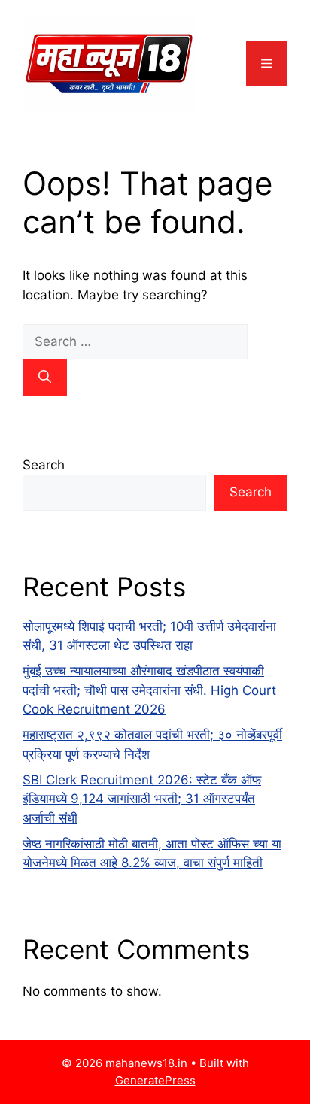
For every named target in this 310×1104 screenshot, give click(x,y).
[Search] (45, 377)
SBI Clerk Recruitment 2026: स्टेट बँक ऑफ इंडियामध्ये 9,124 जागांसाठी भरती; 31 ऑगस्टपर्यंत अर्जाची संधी (142, 799)
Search (44, 464)
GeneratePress (155, 1080)
